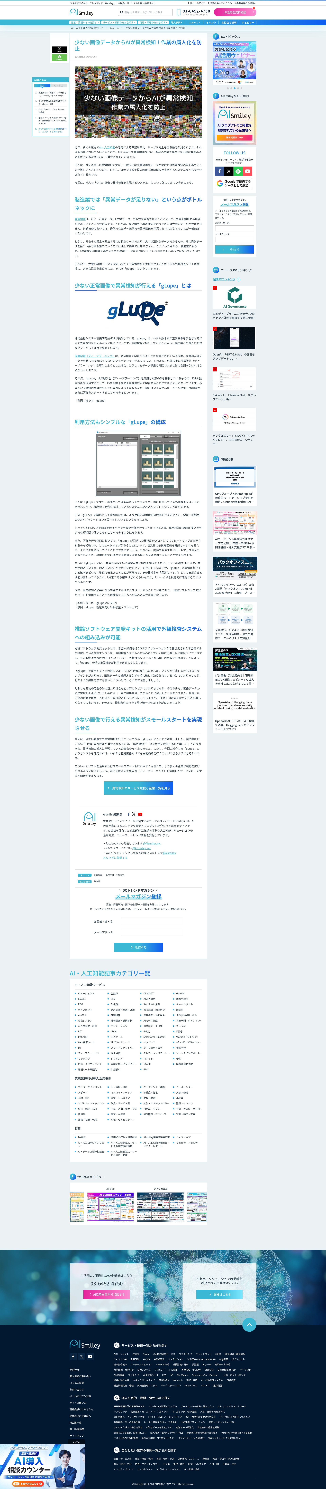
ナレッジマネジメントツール (232, 1406)
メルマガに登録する (115, 858)
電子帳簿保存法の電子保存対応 (129, 1406)
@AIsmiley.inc (152, 843)
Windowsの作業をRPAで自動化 (236, 1432)
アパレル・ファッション (91, 1103)
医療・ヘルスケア (120, 1098)
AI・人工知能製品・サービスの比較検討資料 (124, 1144)
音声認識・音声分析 (124, 1369)
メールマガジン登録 (80, 1396)
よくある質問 (77, 1383)
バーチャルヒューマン (141, 1364)
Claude (82, 999)
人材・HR (83, 1098)
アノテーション (119, 1026)
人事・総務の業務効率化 (212, 1411)
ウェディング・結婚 (154, 1087)
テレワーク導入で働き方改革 (128, 1427)
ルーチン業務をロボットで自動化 (160, 1422)
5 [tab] (241, 88)
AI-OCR (82, 1015)
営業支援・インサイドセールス (125, 1064)
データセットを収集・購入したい (197, 1406)
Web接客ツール (86, 1042)
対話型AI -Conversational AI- (201, 1359)
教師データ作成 (222, 1364)
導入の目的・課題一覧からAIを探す (146, 1397)
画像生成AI (182, 999)
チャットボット (184, 1004)
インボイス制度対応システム (162, 1406)
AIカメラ (205, 1385)
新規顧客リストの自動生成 (127, 1422)
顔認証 (179, 1009)
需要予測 (134, 1359)
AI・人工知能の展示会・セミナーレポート (156, 1144)
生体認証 (217, 1385)
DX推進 (115, 1004)
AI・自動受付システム (212, 1380)
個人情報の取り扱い (80, 1376)
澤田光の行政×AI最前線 (124, 1137)
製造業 (97, 881)
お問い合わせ (77, 1389)
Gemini (180, 993)
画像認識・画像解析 (154, 1009)
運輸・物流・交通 (185, 1114)
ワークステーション (171, 1385)
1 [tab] (228, 88)
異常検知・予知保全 (115, 874)
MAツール (178, 1380)
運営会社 (74, 1369)
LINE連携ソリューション (193, 1422)
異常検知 (80, 219)
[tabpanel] (234, 63)
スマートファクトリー (123, 1047)
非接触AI (115, 1069)
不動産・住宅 (150, 1092)
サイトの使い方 (197, 3)
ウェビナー (248, 22)
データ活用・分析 (152, 1047)
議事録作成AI (120, 1364)
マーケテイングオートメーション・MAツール (190, 1053)
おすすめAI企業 (151, 1004)
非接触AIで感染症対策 (208, 1427)
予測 (178, 1058)
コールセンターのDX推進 (184, 1411)
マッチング (84, 1058)
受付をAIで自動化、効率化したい (130, 1432)
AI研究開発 (149, 999)
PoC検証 (82, 1037)
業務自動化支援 (121, 1380)
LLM (113, 999)
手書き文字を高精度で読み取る (202, 1432)
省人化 (147, 1064)
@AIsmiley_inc (141, 848)
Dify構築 (223, 1359)
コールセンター (184, 1087)
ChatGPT (148, 993)
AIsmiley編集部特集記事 (156, 1137)
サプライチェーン (120, 1042)
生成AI (114, 993)
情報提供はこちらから (221, 3)
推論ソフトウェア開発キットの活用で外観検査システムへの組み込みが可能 (53, 120)
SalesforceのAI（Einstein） (206, 1375)
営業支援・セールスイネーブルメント (149, 1411)
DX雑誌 (82, 1137)
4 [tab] (238, 88)
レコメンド (117, 1058)
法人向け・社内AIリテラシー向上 (166, 1432)
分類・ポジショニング (234, 1375)
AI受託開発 (159, 1359)
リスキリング (185, 1354)
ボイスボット (85, 1009)
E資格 (179, 1031)
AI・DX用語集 (77, 1429)
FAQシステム (191, 1385)
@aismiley (169, 853)
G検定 (146, 1031)
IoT (80, 1031)
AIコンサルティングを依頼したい (224, 1437)
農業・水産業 (118, 1114)
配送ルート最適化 (87, 1069)
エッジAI (181, 1026)
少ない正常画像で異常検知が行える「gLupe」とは (53, 102)
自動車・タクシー (152, 1108)
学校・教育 (149, 1098)
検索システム (85, 1020)
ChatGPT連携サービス (164, 1354)
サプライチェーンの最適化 (191, 1437)
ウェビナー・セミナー (188, 1142)
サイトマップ (77, 1435)
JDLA (114, 1031)
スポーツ (83, 1092)
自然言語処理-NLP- (186, 1015)
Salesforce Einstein (154, 1037)
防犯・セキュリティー (122, 1119)
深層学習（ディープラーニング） (95, 356)
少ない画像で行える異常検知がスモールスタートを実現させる (53, 130)
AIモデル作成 (150, 1020)
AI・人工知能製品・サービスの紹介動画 (124, 1153)
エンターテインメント (90, 1087)
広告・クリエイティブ (90, 1064)
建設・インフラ (184, 1103)
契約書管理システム (147, 1385)
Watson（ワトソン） (187, 1037)
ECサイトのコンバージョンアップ (165, 1416)
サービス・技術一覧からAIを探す (144, 1345)
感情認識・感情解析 (121, 1020)
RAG (80, 1004)
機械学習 (181, 1047)
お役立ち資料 (229, 22)
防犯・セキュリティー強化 (222, 1422)
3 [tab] (235, 88)
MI (79, 1047)
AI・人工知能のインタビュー (91, 1144)
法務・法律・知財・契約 (124, 1108)
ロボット (148, 1058)
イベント (211, 22)
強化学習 (115, 1053)
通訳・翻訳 (191, 1380)
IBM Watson (182, 1375)
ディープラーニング (88, 1053)
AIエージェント (86, 993)
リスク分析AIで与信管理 (126, 1437)
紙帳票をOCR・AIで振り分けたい (157, 1437)
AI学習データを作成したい (159, 1427)
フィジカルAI (120, 1359)
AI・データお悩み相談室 (91, 1151)
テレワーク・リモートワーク (157, 1053)
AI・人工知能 (107, 147)
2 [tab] (231, 88)
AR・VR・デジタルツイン (190, 1042)
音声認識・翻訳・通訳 (123, 1009)
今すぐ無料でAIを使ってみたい (235, 1416)
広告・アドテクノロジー (156, 1103)
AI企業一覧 (75, 1422)
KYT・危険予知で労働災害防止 (201, 1416)
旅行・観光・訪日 (87, 1108)
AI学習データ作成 (152, 1026)
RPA (164, 1375)
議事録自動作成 (184, 1064)
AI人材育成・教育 (87, 1026)
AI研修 (218, 1354)
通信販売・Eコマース (154, 1114)
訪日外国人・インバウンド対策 (129, 1416)
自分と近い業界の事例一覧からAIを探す (149, 1450)
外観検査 (98, 874)
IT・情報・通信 (119, 1087)
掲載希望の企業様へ (246, 3)
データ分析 (245, 1369)
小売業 (179, 1098)
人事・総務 (182, 1092)
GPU (145, 1069)
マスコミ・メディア (121, 1092)
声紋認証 (231, 1380)
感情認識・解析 (180, 1364)
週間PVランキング (224, 279)
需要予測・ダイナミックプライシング (190, 1020)
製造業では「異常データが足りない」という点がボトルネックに (53, 94)
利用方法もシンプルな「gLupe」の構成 (52, 110)
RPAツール (117, 1037)
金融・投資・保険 (87, 1119)
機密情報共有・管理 (124, 1385)
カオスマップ (183, 1137)
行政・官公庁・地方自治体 (190, 1108)
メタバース (149, 1042)
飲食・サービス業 (120, 1103)
